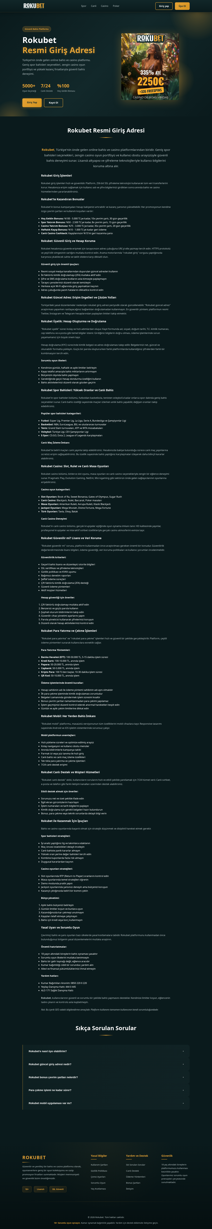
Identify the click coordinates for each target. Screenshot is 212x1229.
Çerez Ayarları (98, 1176)
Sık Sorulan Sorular (135, 1164)
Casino (104, 6)
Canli (93, 6)
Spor (83, 6)
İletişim (130, 1188)
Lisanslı (40, 1189)
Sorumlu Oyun (98, 1182)
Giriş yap (164, 6)
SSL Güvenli (58, 1189)
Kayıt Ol (53, 102)
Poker (116, 6)
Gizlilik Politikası (99, 1170)
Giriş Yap (32, 102)
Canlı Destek (132, 1170)
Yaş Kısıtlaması (98, 1188)
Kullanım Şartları (99, 1164)
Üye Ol (182, 6)
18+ (27, 1189)
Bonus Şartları (133, 1182)
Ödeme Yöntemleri (135, 1176)
